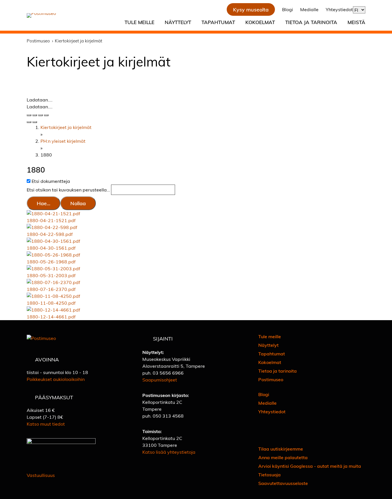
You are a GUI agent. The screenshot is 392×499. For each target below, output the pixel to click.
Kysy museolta (251, 9)
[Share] (34, 115)
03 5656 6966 (168, 373)
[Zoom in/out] (46, 115)
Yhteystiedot (339, 9)
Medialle (309, 9)
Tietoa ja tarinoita (311, 22)
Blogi (287, 9)
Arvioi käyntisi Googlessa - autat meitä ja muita (309, 466)
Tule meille (139, 22)
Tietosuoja (269, 474)
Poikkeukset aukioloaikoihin (56, 379)
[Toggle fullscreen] (40, 115)
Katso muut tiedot (46, 424)
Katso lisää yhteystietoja (168, 452)
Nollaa (78, 203)
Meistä (356, 22)
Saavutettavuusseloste (283, 483)
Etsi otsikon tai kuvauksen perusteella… (69, 190)
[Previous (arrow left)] (29, 122)
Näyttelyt (178, 22)
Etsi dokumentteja (51, 181)
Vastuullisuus (41, 475)
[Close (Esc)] (29, 115)
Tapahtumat (218, 22)
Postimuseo (270, 379)
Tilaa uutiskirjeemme (280, 449)
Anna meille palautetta (283, 457)
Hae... (43, 203)
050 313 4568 (168, 416)
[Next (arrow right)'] (34, 122)
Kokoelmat (260, 22)
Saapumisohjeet (159, 380)
